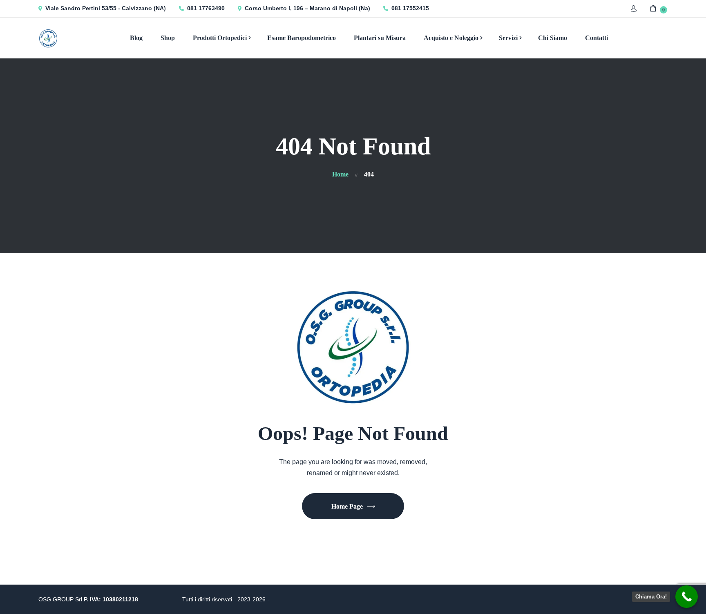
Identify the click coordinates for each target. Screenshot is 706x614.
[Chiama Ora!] (686, 596)
